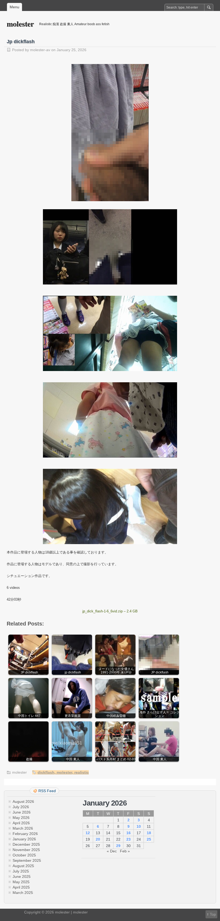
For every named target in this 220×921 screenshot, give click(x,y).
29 (118, 846)
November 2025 (26, 850)
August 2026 (23, 801)
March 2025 (23, 892)
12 (88, 833)
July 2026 (21, 807)
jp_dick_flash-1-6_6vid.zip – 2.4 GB (110, 611)
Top (213, 914)
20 (98, 839)
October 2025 (24, 855)
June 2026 (22, 812)
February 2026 (25, 834)
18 (149, 833)
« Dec (112, 851)
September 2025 (27, 860)
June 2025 (22, 876)
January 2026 (24, 839)
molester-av (40, 50)
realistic (81, 772)
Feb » (125, 851)
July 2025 (21, 871)
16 (128, 833)
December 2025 (26, 844)
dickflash (46, 772)
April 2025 (21, 887)
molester (20, 23)
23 (128, 839)
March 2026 (23, 828)
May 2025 (21, 882)
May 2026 (21, 817)
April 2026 (21, 823)
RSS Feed (47, 791)
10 (139, 826)
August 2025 (23, 866)
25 (149, 839)
